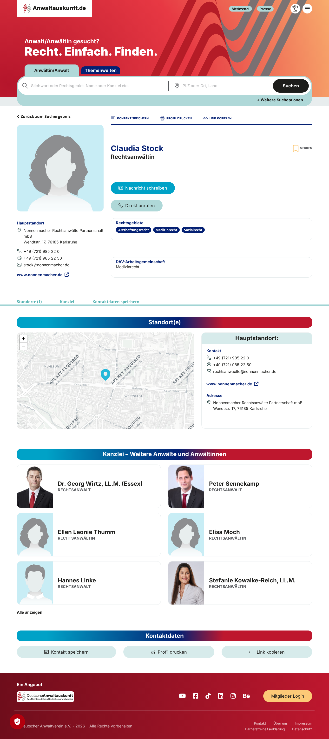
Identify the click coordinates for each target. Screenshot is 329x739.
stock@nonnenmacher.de (46, 264)
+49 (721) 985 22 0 (41, 251)
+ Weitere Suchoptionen (280, 99)
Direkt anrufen (140, 205)
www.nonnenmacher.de (40, 274)
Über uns (280, 723)
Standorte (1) (29, 301)
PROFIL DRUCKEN (179, 118)
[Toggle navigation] (307, 8)
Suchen (291, 85)
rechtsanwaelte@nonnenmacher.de (244, 371)
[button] (105, 375)
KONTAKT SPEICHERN (133, 118)
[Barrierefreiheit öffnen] (295, 8)
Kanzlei (67, 301)
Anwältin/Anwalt (51, 70)
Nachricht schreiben (146, 188)
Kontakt (260, 723)
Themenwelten (101, 70)
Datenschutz (302, 729)
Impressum (303, 723)
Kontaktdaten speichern (115, 301)
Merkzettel (240, 9)
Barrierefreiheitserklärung (265, 729)
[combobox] (92, 85)
